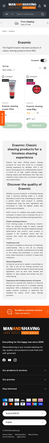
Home (5, 31)
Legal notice (21, 437)
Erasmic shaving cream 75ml (10, 107)
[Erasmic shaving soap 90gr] (37, 89)
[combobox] (24, 14)
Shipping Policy (20, 435)
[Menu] (4, 6)
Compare (35, 60)
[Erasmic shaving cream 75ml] (12, 89)
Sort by (6, 66)
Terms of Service (8, 437)
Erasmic (12, 31)
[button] (45, 6)
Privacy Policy (7, 435)
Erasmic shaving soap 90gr (35, 108)
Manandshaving (13, 430)
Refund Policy (33, 435)
